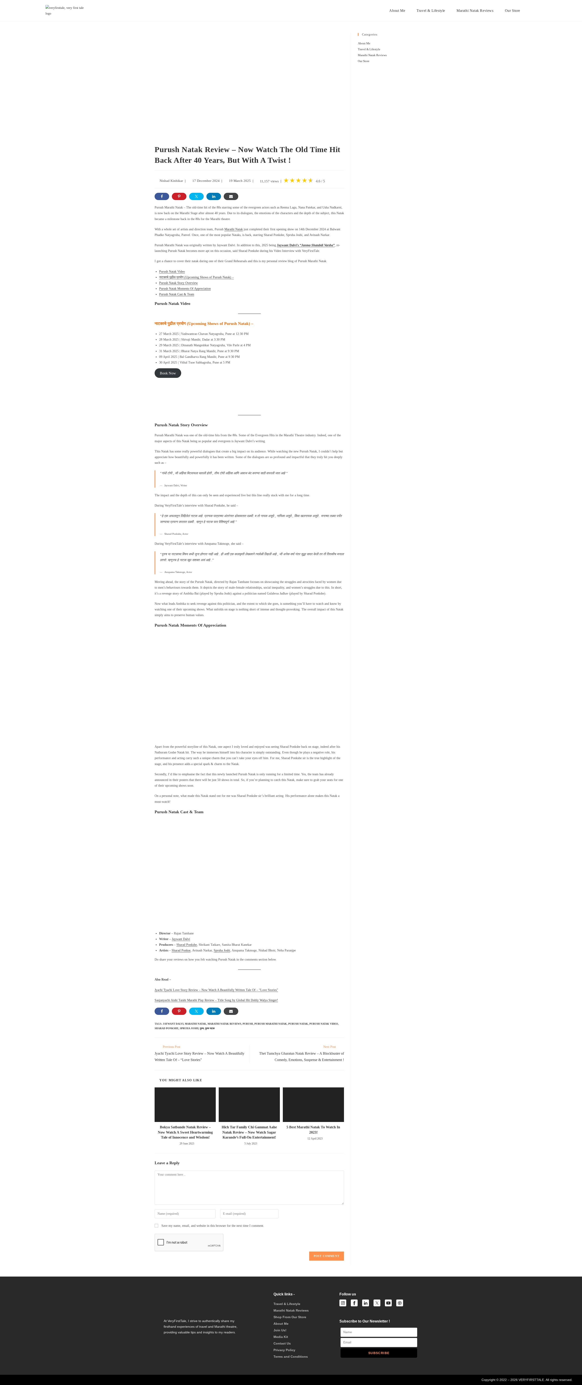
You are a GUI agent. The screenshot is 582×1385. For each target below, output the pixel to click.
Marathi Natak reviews (224, 1023)
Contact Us (282, 1343)
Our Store (363, 61)
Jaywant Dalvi (181, 939)
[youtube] (388, 1303)
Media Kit (280, 1337)
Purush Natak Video (323, 1023)
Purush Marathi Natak (270, 1023)
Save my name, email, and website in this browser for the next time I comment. (212, 1225)
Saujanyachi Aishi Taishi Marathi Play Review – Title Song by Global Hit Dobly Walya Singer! (216, 1000)
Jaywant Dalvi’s (306, 245)
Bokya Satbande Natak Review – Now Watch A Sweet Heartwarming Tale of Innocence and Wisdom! (185, 1132)
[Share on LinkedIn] (213, 196)
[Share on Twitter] (196, 196)
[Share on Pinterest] (179, 196)
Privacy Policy (284, 1350)
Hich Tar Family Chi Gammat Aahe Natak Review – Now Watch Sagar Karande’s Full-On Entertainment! (249, 1132)
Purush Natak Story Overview (178, 283)
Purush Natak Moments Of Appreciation (185, 288)
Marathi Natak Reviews (372, 55)
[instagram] (342, 1303)
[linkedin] (365, 1303)
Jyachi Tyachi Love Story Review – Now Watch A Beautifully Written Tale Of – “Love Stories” (216, 990)
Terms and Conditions (290, 1356)
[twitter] (377, 1303)
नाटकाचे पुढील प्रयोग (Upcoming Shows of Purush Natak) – (196, 277)
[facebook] (354, 1303)
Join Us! (279, 1330)
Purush (248, 1023)
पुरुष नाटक (210, 1028)
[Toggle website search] (533, 10)
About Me (364, 43)
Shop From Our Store (289, 1317)
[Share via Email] (231, 196)
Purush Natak (298, 1023)
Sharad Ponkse (181, 950)
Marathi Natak (233, 229)
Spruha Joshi (222, 950)
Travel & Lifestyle (369, 49)
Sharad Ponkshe (186, 944)
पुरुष (202, 1028)
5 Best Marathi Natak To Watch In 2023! (313, 1129)
